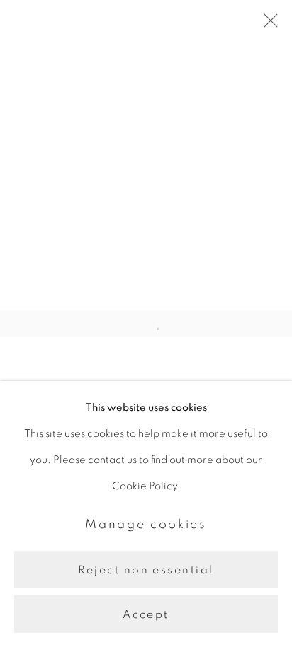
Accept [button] (146, 614)
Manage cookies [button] (145, 524)
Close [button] (267, 24)
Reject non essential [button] (145, 570)
